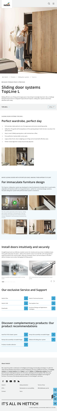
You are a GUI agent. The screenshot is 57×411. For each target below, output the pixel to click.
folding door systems (41, 371)
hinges (22, 371)
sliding (31, 371)
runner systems (13, 371)
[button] (51, 281)
